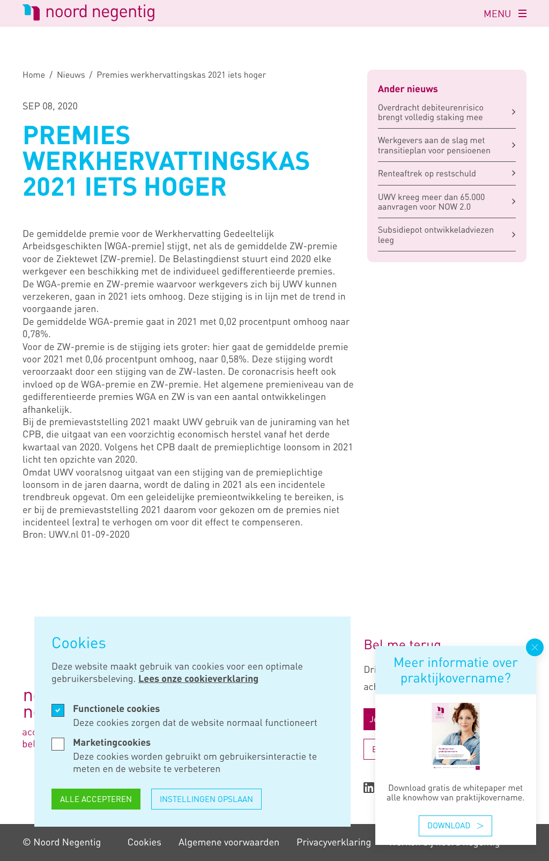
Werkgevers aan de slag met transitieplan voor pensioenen (434, 145)
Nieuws (71, 74)
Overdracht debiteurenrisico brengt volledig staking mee (431, 112)
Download (448, 825)
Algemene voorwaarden (229, 842)
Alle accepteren (96, 799)
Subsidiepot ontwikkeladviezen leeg (436, 234)
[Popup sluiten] (535, 647)
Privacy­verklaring (333, 842)
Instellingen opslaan (206, 799)
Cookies (144, 842)
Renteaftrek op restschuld (427, 173)
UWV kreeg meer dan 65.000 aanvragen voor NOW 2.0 (431, 201)
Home (34, 74)
